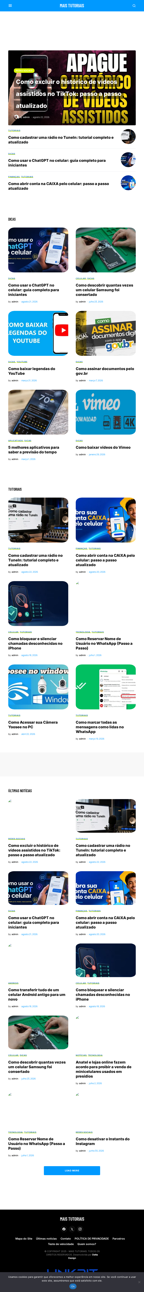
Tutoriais (14, 130)
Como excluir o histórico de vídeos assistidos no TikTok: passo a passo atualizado (69, 93)
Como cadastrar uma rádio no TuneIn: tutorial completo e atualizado (35, 560)
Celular (81, 278)
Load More (72, 1170)
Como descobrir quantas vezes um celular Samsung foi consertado (104, 290)
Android (13, 983)
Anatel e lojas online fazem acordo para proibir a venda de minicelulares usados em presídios (103, 1069)
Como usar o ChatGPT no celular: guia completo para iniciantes (33, 290)
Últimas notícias (46, 1238)
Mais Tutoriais (72, 5)
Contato (66, 1238)
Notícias (81, 1055)
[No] (139, 1282)
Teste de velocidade (61, 1244)
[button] (10, 5)
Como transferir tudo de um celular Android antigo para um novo (36, 995)
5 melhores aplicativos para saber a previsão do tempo (33, 449)
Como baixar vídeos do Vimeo (103, 447)
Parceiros (118, 1238)
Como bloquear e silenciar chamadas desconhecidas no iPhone (35, 643)
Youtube (22, 361)
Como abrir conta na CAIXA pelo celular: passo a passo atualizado (105, 560)
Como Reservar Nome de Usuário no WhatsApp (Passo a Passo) (104, 643)
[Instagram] (80, 1229)
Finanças (14, 176)
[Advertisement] (68, 28)
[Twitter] (72, 1229)
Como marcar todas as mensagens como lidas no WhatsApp (100, 727)
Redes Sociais (24, 70)
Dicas (11, 153)
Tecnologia (83, 632)
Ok (73, 1286)
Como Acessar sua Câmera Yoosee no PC (33, 724)
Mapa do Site (23, 1238)
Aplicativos (15, 440)
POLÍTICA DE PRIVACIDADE (92, 1238)
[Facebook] (64, 1229)
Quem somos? (86, 1244)
